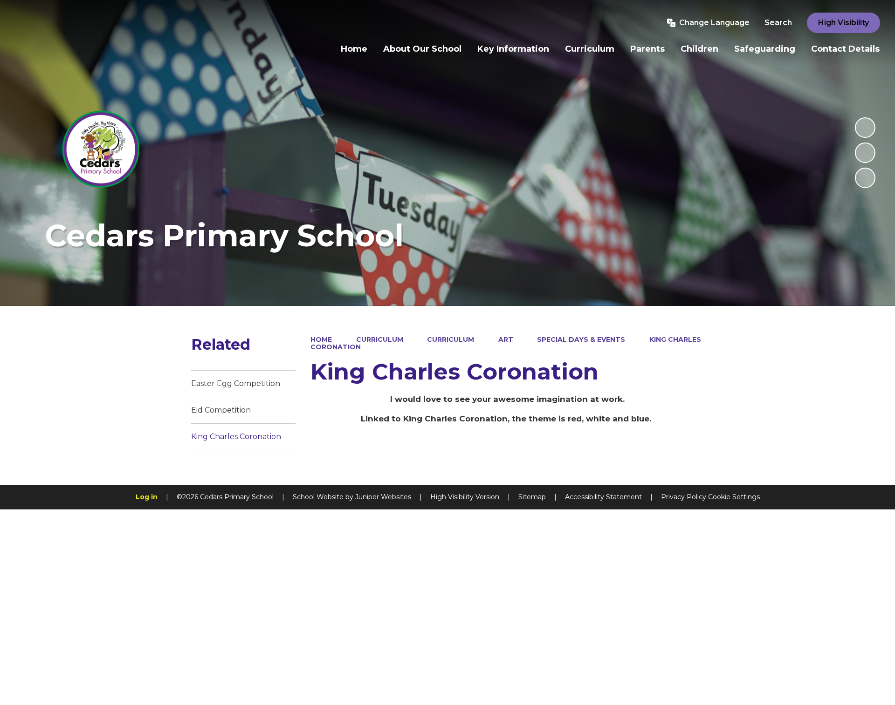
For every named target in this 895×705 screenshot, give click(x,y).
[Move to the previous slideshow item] (865, 152)
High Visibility (843, 22)
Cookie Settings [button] (734, 497)
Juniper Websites (383, 497)
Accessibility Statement (603, 497)
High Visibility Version (464, 497)
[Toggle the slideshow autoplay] (865, 127)
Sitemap (532, 497)
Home (321, 339)
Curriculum (379, 339)
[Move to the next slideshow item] (865, 178)
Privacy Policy (683, 497)
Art (505, 339)
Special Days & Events (581, 339)
